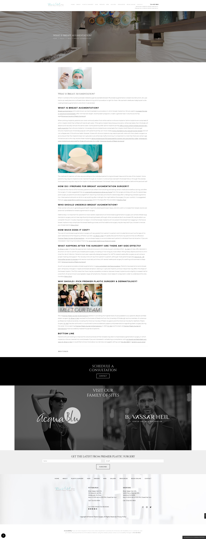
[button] (3, 535)
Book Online (131, 4)
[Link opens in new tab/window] (143, 507)
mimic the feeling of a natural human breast (127, 131)
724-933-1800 (137, 532)
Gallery (113, 4)
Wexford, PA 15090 (131, 494)
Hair (96, 4)
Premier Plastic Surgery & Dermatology (71, 238)
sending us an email (138, 342)
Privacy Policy (121, 517)
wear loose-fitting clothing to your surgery (78, 200)
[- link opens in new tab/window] (58, 417)
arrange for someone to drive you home (98, 192)
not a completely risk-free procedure (108, 266)
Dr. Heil (127, 249)
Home (73, 4)
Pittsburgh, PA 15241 (94, 494)
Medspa (102, 4)
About (78, 4)
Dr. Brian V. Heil (98, 236)
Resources (121, 4)
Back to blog (63, 351)
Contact (140, 4)
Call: (94, 500)
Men (107, 4)
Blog (62, 38)
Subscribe (103, 467)
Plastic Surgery (87, 4)
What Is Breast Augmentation (79, 38)
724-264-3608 (125, 342)
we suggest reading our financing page (102, 241)
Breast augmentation (65, 111)
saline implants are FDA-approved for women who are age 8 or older (114, 138)
